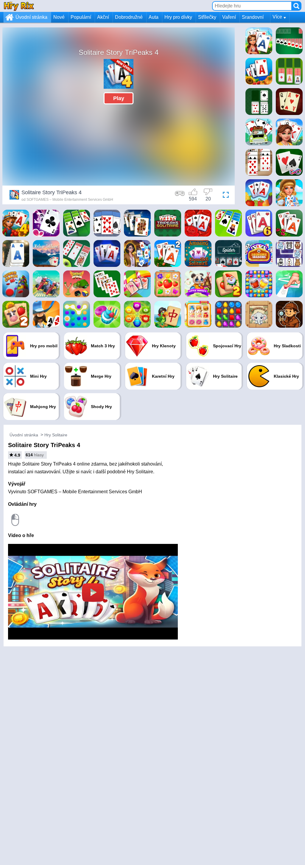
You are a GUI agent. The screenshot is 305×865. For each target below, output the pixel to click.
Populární (81, 17)
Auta (153, 17)
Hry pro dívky (178, 17)
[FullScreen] (224, 196)
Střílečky (207, 17)
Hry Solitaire (55, 434)
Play (118, 98)
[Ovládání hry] (180, 196)
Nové (59, 17)
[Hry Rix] (19, 6)
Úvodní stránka (31, 17)
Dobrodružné (129, 17)
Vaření (229, 17)
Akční (103, 17)
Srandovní (253, 17)
